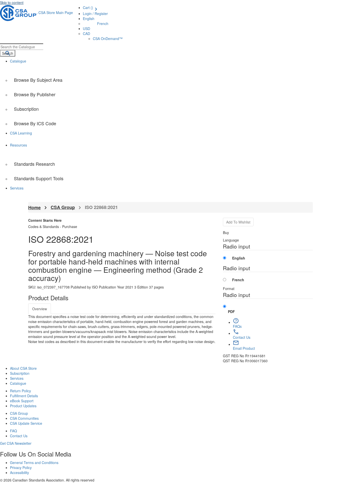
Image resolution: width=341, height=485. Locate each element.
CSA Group (63, 207)
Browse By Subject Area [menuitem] (38, 79)
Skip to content (11, 2)
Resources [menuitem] (18, 145)
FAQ (13, 430)
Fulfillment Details (24, 395)
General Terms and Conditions (34, 462)
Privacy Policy (21, 467)
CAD (86, 33)
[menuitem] (175, 123)
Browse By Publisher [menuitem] (34, 94)
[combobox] (21, 47)
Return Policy (20, 390)
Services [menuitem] (16, 188)
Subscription (19, 373)
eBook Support (21, 400)
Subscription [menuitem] (26, 109)
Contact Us (18, 435)
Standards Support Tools (38, 178)
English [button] (88, 18)
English (238, 258)
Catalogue (18, 383)
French (102, 23)
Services (16, 378)
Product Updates (23, 405)
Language (231, 240)
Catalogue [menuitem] (18, 61)
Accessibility (19, 472)
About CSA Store (23, 368)
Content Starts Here (45, 220)
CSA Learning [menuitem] (21, 133)
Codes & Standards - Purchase (52, 226)
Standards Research (34, 163)
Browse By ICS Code (35, 123)
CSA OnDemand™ (108, 38)
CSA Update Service (26, 423)
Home (34, 207)
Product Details (48, 297)
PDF (231, 311)
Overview (39, 308)
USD (86, 28)
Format (228, 288)
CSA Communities (24, 418)
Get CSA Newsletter (15, 443)
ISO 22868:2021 (101, 207)
